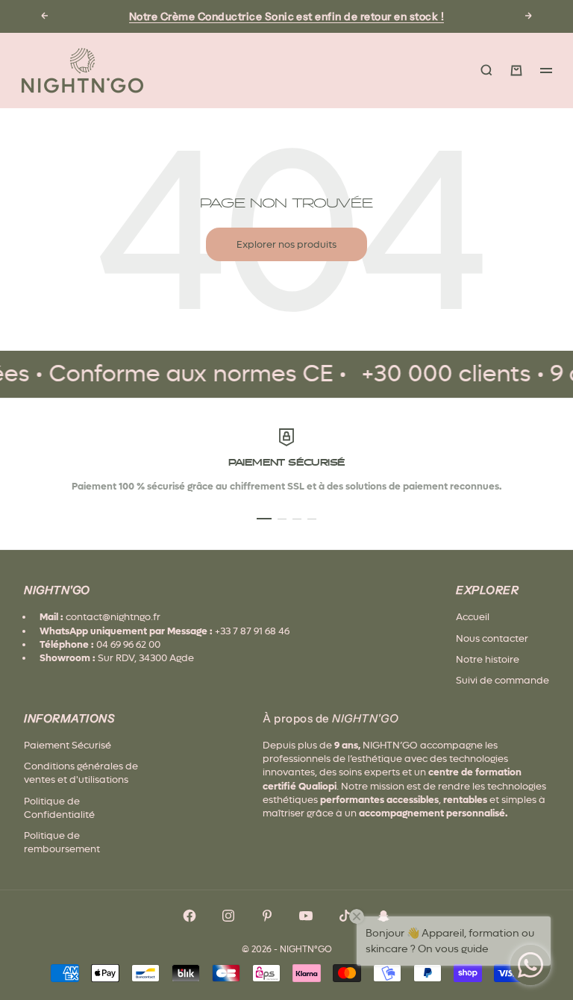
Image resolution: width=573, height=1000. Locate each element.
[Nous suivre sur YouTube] (305, 915)
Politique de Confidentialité (59, 808)
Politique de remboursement (62, 842)
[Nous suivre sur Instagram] (228, 915)
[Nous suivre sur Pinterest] (267, 915)
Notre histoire (487, 659)
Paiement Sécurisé (67, 745)
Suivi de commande (502, 680)
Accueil (472, 616)
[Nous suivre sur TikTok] (344, 915)
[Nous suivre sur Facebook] (189, 915)
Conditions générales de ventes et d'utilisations (81, 772)
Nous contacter (492, 638)
